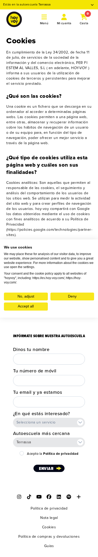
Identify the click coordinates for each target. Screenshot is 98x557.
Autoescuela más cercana (41, 433)
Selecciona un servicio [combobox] (36, 422)
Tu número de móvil (34, 371)
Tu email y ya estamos (37, 392)
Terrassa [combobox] (23, 442)
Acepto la (52, 454)
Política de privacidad (49, 508)
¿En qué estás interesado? (41, 413)
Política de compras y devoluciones (49, 536)
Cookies (49, 527)
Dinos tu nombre (31, 349)
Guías (49, 546)
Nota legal (49, 518)
